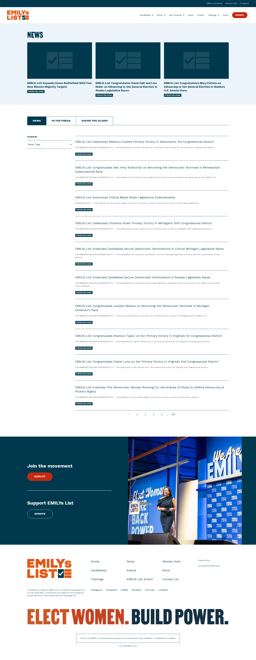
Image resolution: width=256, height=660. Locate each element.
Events (200, 15)
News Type (34, 144)
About (160, 15)
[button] (244, 3)
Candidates (145, 15)
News (190, 15)
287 (173, 414)
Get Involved (175, 15)
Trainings (212, 15)
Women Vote (231, 3)
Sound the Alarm (94, 120)
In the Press (61, 120)
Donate (240, 15)
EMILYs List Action (215, 3)
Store (225, 15)
